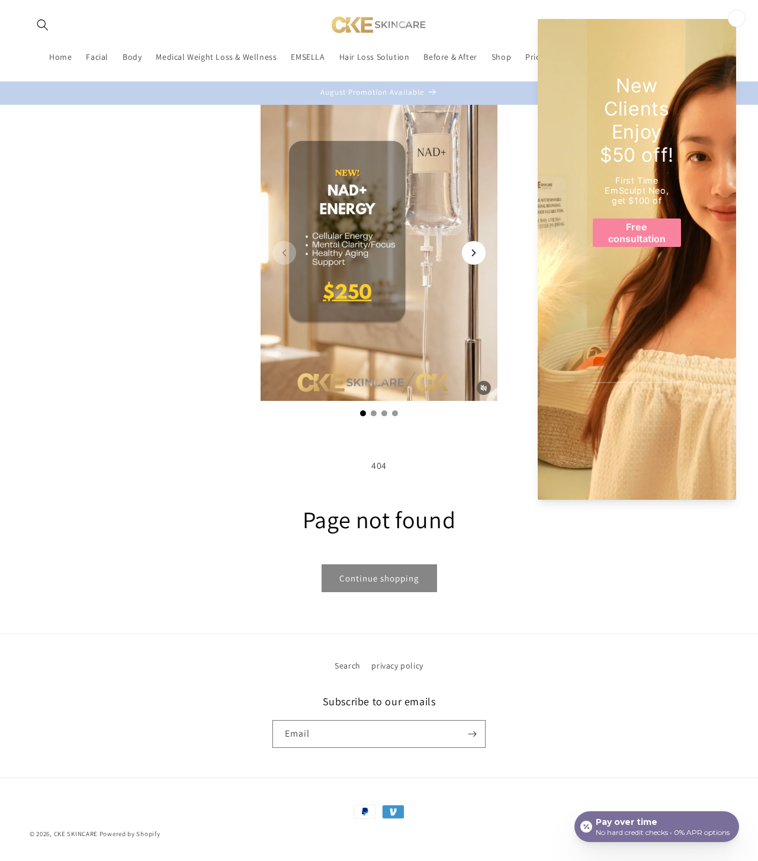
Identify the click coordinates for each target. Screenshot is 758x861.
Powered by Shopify (129, 834)
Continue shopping (379, 578)
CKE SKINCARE (76, 834)
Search (348, 665)
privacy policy (397, 665)
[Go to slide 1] (363, 413)
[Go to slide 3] (384, 413)
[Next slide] (474, 253)
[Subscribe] (472, 734)
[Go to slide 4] (395, 413)
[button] (43, 25)
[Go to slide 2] (374, 413)
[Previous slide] (284, 253)
